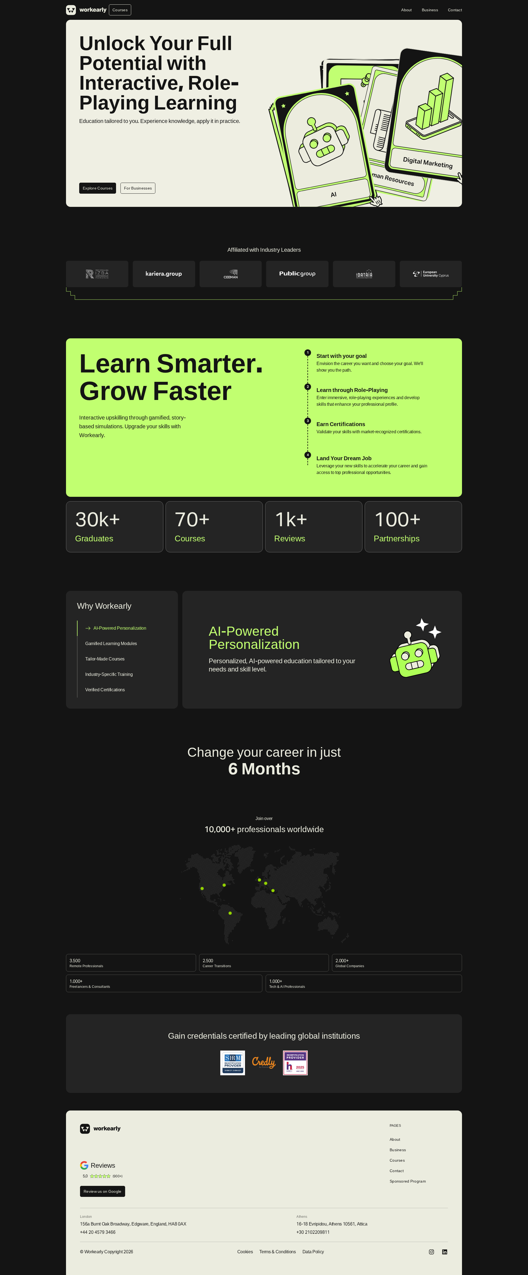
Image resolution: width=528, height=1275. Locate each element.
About (406, 9)
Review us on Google (102, 1191)
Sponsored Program (408, 1181)
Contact (455, 9)
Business (430, 9)
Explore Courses (97, 188)
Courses (120, 9)
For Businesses (138, 188)
